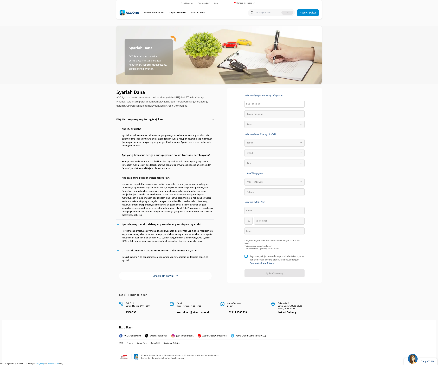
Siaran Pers (141, 343)
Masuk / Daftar (308, 13)
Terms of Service (53, 364)
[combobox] (244, 3)
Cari (287, 12)
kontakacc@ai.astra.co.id (193, 312)
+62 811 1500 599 (237, 312)
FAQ (121, 343)
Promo (130, 343)
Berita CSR (155, 343)
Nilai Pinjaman (253, 104)
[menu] (154, 13)
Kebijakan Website (171, 343)
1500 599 (131, 312)
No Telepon (261, 221)
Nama (249, 210)
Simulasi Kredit (198, 12)
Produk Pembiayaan (154, 12)
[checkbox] (246, 256)
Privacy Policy (39, 364)
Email (249, 231)
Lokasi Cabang (287, 312)
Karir (216, 3)
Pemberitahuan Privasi (262, 263)
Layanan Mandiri (178, 12)
